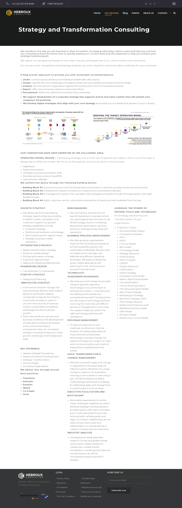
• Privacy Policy (62, 478)
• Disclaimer (61, 483)
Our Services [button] (112, 12)
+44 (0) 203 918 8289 (22, 4)
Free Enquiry (55, 4)
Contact (162, 12)
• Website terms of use (91, 487)
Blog (125, 12)
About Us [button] (148, 12)
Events (135, 12)
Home (97, 12)
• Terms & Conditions (65, 496)
